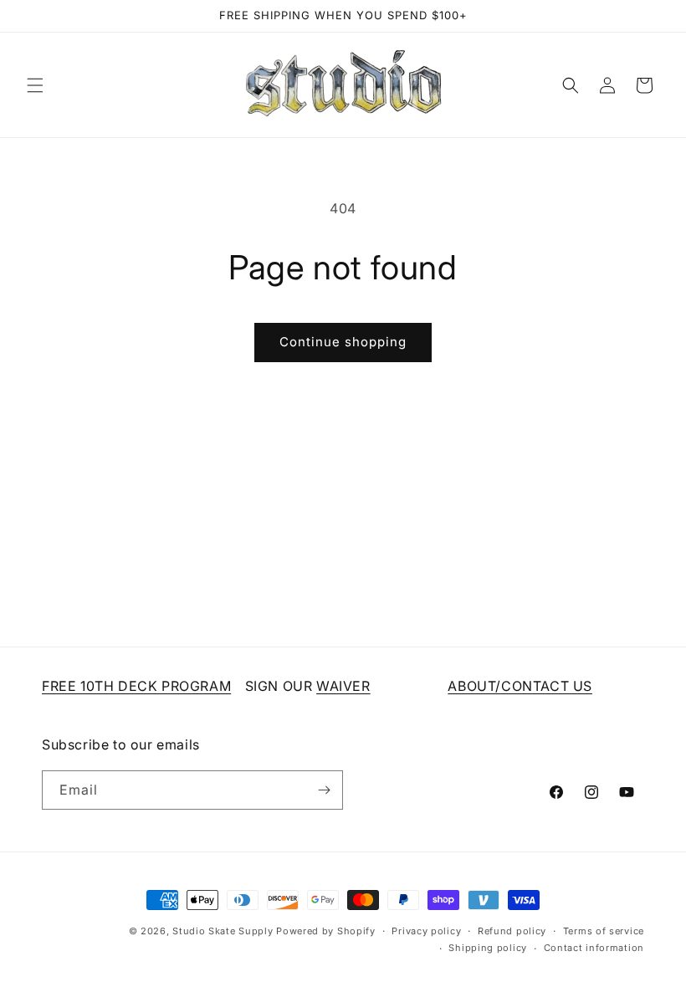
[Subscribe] (323, 790)
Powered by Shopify (326, 931)
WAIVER (343, 686)
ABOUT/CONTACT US (520, 686)
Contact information (594, 948)
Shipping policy (487, 948)
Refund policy (512, 931)
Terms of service (603, 931)
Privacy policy (426, 931)
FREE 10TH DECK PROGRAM (136, 686)
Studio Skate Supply (222, 931)
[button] (35, 85)
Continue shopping (343, 342)
